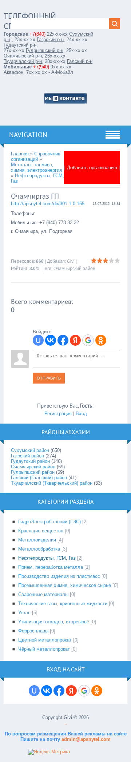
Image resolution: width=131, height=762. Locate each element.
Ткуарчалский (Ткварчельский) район (51, 483)
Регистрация (58, 413)
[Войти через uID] (38, 340)
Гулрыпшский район (33, 472)
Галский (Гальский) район (39, 477)
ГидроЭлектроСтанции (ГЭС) (49, 521)
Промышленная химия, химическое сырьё (64, 585)
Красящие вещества (40, 530)
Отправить (49, 378)
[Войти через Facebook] (62, 340)
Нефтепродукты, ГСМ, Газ (47, 558)
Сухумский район (30, 450)
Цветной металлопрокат (45, 640)
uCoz (66, 724)
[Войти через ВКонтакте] (50, 340)
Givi (71, 261)
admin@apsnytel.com (85, 739)
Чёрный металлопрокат (44, 649)
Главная (20, 153)
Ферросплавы (33, 631)
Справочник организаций (35, 156)
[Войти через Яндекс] (75, 340)
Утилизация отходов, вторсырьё (53, 621)
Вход (81, 413)
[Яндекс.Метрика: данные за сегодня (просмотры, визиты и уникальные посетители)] (49, 752)
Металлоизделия (37, 540)
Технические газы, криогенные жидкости (62, 603)
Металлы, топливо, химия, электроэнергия (36, 167)
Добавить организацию (92, 167)
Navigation (28, 134)
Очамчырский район (74, 268)
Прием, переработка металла (50, 567)
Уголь (24, 612)
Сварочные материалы (43, 594)
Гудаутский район (30, 461)
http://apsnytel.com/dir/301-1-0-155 (47, 203)
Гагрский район (27, 456)
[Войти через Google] (88, 340)
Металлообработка (39, 549)
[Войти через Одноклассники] (100, 340)
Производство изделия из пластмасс (59, 576)
